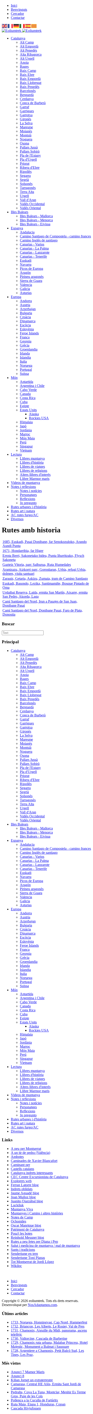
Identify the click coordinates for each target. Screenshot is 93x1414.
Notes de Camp (22, 1217)
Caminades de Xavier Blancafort (34, 1161)
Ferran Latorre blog (25, 1185)
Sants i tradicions (23, 1250)
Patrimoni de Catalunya (27, 1229)
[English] (5, 26)
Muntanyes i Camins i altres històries (37, 1213)
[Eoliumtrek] (22, 31)
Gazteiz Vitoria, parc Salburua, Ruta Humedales (36, 564)
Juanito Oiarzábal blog (27, 1201)
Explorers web (21, 1181)
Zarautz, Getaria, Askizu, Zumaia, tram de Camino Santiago (45, 578)
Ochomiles (18, 1221)
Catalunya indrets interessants (32, 1173)
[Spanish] (28, 26)
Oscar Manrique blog (26, 1225)
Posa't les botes (21, 1233)
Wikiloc (16, 1266)
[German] (16, 26)
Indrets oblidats (22, 1189)
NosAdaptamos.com (42, 1305)
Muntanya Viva (22, 1209)
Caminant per (20, 1165)
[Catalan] (34, 26)
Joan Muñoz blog (23, 1197)
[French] (11, 26)
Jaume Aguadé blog (25, 1193)
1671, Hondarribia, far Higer (22, 551)
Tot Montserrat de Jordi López (32, 1262)
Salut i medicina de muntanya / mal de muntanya (45, 1245)
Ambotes (17, 1157)
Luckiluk (17, 1205)
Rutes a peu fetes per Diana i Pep (34, 1241)
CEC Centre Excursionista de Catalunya (39, 1177)
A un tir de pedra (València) (30, 1153)
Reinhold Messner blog (27, 1237)
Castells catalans (22, 1169)
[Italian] (22, 26)
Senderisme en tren (24, 1254)
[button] (18, 38)
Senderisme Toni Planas (28, 1258)
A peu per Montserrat (26, 1149)
